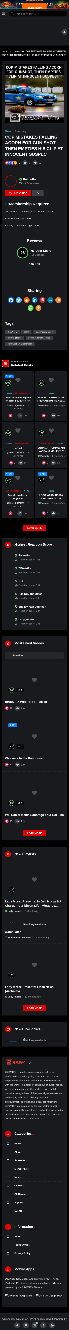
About (17, 1152)
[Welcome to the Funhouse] (34, 736)
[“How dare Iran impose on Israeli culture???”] (18, 380)
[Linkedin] (35, 300)
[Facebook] (11, 300)
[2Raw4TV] (33, 32)
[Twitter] (19, 300)
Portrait (18, 448)
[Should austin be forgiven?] (18, 478)
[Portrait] (18, 431)
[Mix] (58, 300)
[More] (38, 308)
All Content (20, 1194)
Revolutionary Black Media (20, 344)
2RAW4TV (12, 332)
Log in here (33, 225)
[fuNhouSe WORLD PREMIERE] (34, 680)
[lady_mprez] (8, 622)
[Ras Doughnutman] (8, 596)
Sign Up (18, 1202)
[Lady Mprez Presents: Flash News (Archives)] (34, 965)
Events (18, 1210)
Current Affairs (47, 444)
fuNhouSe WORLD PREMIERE (26, 702)
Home (4, 51)
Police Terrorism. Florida (39, 338)
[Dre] (8, 583)
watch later (13, 932)
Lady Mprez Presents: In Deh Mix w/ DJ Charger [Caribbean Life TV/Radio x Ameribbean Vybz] (33, 905)
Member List (21, 1168)
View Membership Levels (18, 218)
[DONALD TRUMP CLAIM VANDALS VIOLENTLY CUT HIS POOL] (51, 431)
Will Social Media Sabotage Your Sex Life (34, 815)
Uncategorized (22, 393)
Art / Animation (13, 491)
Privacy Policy (22, 1253)
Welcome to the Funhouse (24, 758)
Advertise (19, 1160)
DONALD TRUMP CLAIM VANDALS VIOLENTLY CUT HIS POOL (51, 451)
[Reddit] (27, 300)
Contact (18, 1185)
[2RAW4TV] (8, 570)
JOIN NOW (34, 7)
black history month (44, 332)
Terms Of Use (22, 1244)
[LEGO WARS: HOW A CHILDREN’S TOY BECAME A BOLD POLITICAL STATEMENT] (51, 478)
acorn (26, 332)
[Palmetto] (11, 181)
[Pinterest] (42, 300)
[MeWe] (50, 300)
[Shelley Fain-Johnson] (8, 609)
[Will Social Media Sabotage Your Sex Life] (34, 793)
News (17, 51)
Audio (17, 1236)
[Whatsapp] (30, 308)
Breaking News (14, 338)
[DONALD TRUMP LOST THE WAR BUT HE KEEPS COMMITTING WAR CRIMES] (51, 380)
